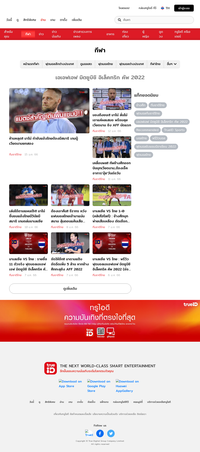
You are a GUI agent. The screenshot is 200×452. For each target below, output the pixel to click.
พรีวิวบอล (158, 138)
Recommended (147, 129)
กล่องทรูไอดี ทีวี (147, 8)
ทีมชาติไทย (15, 154)
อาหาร (110, 34)
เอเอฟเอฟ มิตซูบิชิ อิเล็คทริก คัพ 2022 (162, 121)
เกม (52, 20)
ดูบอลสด (86, 64)
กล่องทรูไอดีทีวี (121, 402)
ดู (18, 20)
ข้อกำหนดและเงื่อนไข (80, 414)
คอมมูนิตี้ (138, 402)
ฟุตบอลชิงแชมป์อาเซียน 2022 (156, 146)
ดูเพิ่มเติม (70, 288)
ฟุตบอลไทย (105, 64)
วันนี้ (9, 20)
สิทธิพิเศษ (29, 20)
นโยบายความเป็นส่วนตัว (105, 414)
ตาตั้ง (63, 20)
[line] (89, 433)
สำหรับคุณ (8, 34)
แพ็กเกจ (104, 402)
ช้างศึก (140, 105)
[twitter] (111, 433)
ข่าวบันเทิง (56, 34)
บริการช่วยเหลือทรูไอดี (159, 402)
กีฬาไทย (155, 64)
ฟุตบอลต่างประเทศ (131, 64)
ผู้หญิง (145, 34)
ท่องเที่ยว (125, 34)
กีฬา (28, 34)
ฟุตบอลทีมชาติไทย (148, 113)
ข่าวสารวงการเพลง (82, 34)
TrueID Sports (174, 129)
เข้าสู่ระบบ (184, 8)
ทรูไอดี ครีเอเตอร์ (182, 34)
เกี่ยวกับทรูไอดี (61, 414)
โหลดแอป (124, 8)
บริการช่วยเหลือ (127, 414)
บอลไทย (141, 138)
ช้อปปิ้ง (91, 402)
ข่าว (41, 34)
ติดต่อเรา (141, 414)
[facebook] (100, 433)
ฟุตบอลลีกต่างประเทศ (60, 64)
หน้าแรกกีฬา (31, 64)
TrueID (18, 8)
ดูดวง (161, 34)
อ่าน (43, 20)
